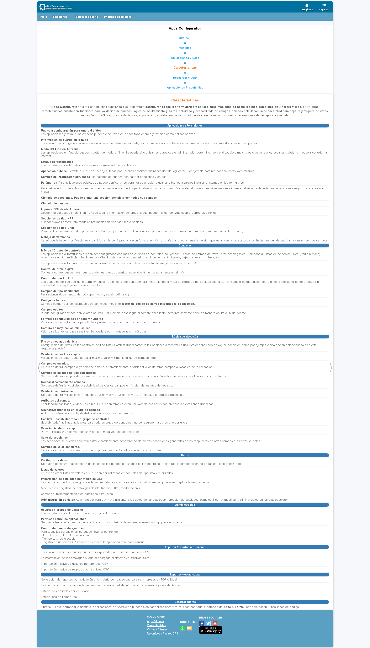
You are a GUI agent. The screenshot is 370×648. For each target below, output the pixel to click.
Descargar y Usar (185, 77)
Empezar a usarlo (87, 16)
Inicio (43, 16)
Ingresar (324, 9)
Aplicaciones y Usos (185, 58)
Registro (307, 9)
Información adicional (118, 16)
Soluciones (60, 16)
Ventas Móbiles (156, 625)
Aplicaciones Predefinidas (185, 87)
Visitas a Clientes (157, 629)
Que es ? (185, 38)
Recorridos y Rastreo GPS (162, 633)
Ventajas (185, 48)
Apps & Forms (155, 621)
